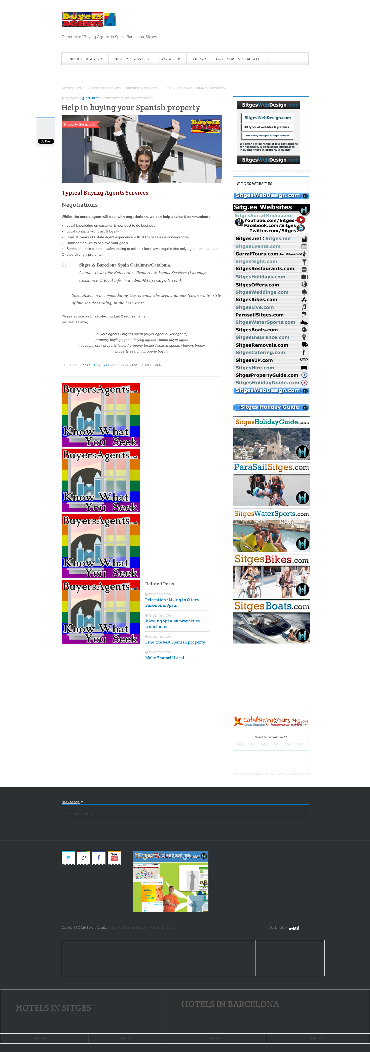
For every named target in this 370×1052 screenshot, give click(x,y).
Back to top (71, 802)
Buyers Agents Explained (240, 59)
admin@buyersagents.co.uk (156, 280)
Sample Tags (142, 365)
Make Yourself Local (164, 657)
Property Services (131, 59)
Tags (157, 365)
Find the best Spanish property (175, 642)
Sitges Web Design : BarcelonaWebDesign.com (140, 927)
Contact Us (170, 59)
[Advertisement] (153, 71)
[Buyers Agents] (109, 19)
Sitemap (199, 59)
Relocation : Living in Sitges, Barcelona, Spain (172, 602)
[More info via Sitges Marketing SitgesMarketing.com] (271, 201)
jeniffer (92, 98)
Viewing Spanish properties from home (172, 623)
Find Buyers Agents (85, 59)
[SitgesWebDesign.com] (298, 927)
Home (80, 88)
